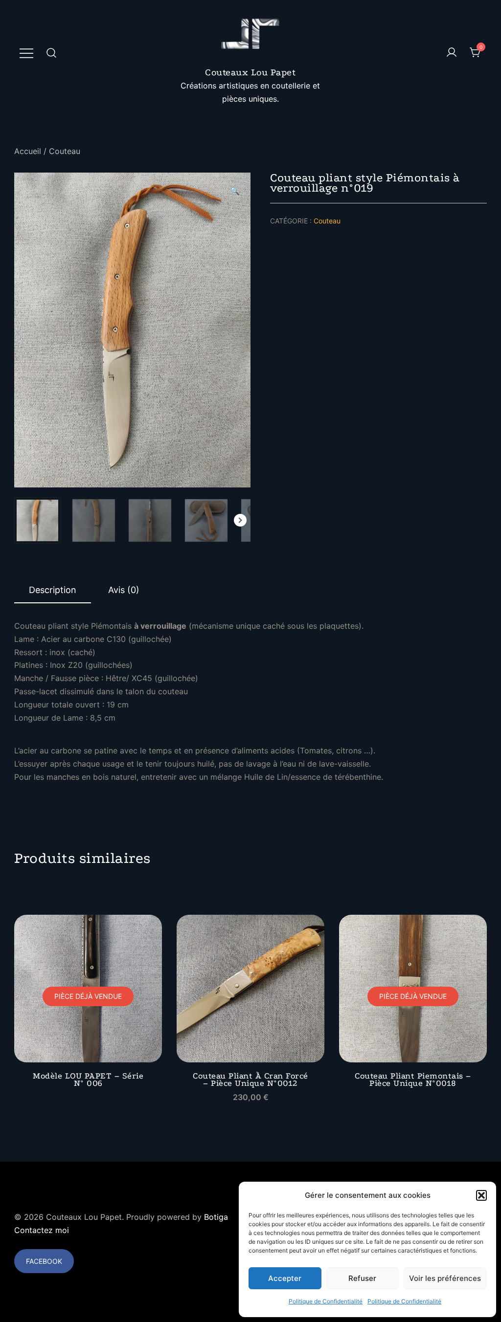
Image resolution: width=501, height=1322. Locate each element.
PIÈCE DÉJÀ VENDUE (88, 996)
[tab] (52, 590)
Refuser (362, 1278)
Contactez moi (41, 1230)
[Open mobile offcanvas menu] (26, 52)
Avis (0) (123, 590)
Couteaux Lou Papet (250, 72)
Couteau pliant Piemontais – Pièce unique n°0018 (413, 1079)
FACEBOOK (44, 1261)
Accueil (27, 151)
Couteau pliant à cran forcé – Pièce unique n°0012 (250, 1079)
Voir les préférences (445, 1278)
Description (52, 590)
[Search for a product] (52, 52)
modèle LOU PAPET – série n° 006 (88, 1079)
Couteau (64, 151)
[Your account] (451, 52)
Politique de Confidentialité (326, 1301)
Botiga (216, 1217)
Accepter (284, 1278)
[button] (481, 1195)
